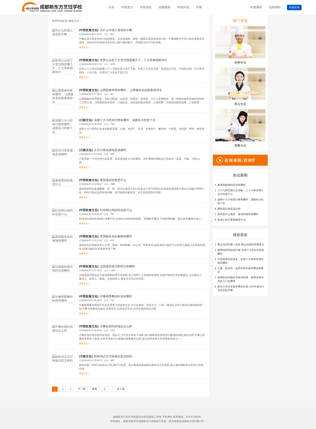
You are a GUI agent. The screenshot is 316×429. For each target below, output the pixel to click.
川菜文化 (86, 120)
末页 (94, 389)
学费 (199, 7)
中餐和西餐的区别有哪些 (116, 296)
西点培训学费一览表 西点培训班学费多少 (240, 244)
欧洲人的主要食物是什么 (231, 219)
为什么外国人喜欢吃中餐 (116, 30)
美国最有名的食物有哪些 (116, 236)
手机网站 (167, 416)
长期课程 (256, 7)
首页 (111, 7)
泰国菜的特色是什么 (113, 180)
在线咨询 (294, 7)
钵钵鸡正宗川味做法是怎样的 (113, 356)
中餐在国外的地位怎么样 (116, 326)
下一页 (81, 389)
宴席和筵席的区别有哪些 (231, 185)
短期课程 (275, 7)
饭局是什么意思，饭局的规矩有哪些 (237, 214)
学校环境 (183, 7)
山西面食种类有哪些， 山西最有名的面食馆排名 (131, 90)
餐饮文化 (74, 21)
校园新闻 (164, 7)
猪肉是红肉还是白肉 (228, 208)
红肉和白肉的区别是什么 (116, 210)
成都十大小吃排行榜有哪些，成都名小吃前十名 (124, 120)
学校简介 (127, 7)
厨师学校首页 (59, 21)
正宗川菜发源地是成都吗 (110, 150)
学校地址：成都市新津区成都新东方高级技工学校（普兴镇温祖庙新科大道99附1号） (158, 421)
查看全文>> (84, 47)
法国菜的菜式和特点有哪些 (117, 266)
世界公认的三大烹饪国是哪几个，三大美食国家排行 (133, 60)
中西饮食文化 (88, 30)
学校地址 (146, 7)
